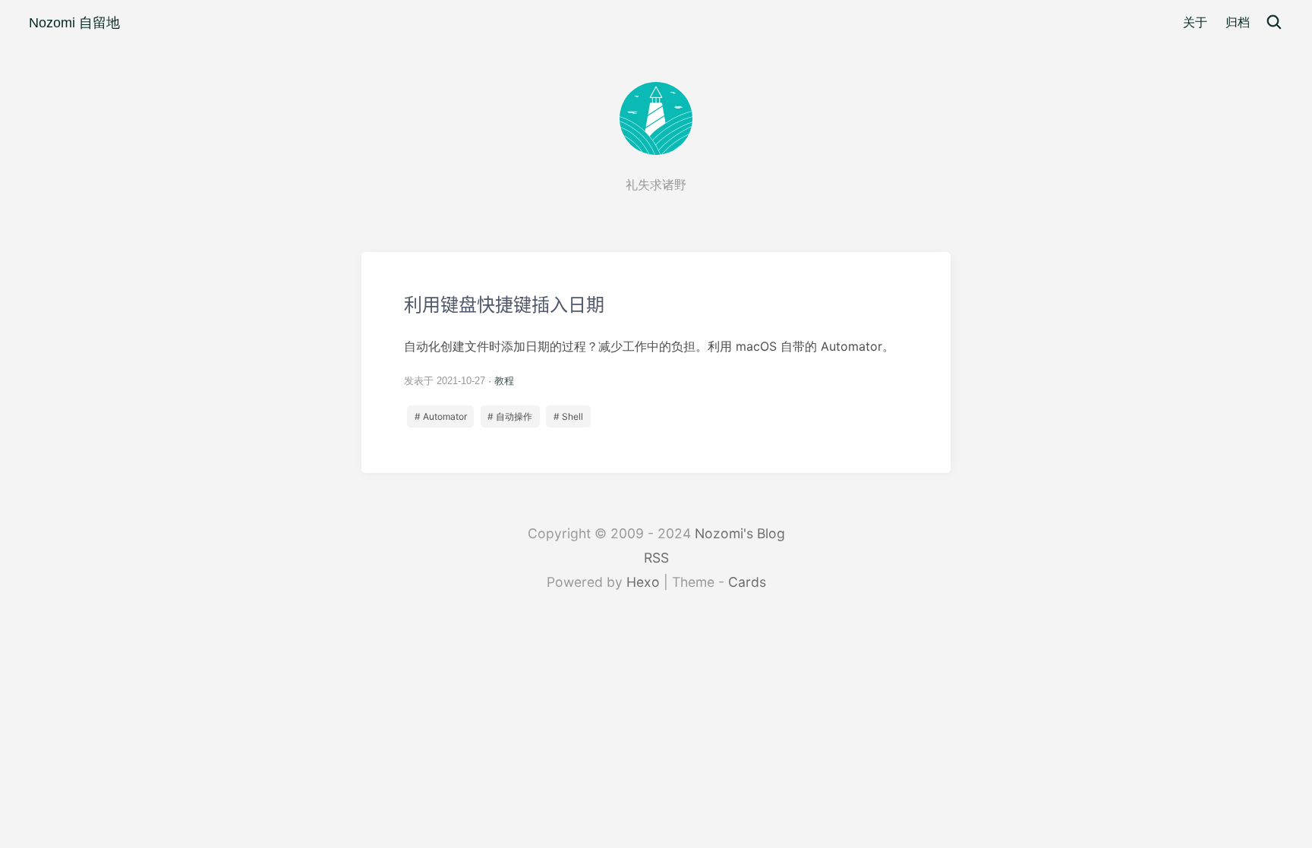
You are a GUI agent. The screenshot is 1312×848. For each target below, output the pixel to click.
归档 (1237, 22)
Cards (747, 582)
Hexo (643, 582)
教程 (504, 380)
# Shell (568, 416)
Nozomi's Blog (740, 533)
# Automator (441, 416)
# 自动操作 (509, 416)
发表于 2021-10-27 (444, 380)
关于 (1195, 22)
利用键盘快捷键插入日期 (656, 363)
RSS (656, 558)
